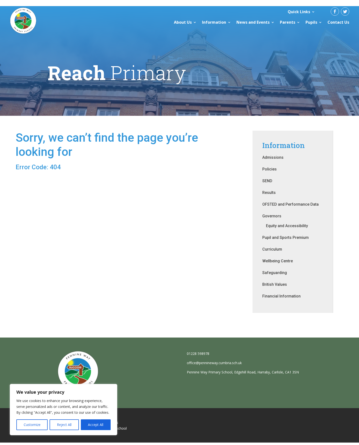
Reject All (64, 424)
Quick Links (299, 11)
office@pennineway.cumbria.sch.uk (214, 362)
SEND (267, 181)
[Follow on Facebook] (335, 11)
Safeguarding (274, 272)
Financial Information (281, 296)
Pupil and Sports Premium (285, 237)
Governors (271, 216)
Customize (32, 424)
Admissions (273, 157)
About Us (183, 22)
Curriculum (272, 249)
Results (269, 192)
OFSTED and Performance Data (290, 204)
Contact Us (338, 22)
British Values (274, 284)
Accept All (95, 424)
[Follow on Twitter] (345, 11)
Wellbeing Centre (277, 261)
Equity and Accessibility (287, 225)
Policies (269, 169)
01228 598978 (198, 353)
